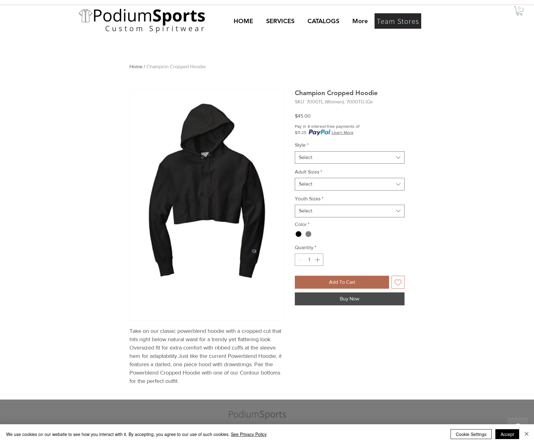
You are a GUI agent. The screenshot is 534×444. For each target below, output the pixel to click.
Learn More (343, 132)
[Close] (526, 434)
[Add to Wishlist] (398, 282)
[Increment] (318, 260)
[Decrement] (300, 260)
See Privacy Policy (249, 434)
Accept (507, 434)
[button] (519, 10)
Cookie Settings (471, 434)
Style (301, 145)
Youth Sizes (309, 198)
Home (135, 66)
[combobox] (350, 157)
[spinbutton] (309, 260)
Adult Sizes (308, 171)
